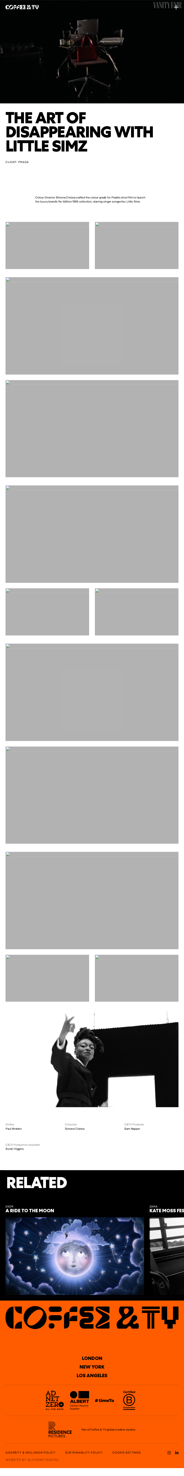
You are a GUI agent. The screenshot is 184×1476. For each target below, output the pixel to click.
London (92, 1358)
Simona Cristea (74, 1128)
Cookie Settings (126, 1452)
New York (92, 1367)
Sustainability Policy (84, 1452)
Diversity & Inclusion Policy (30, 1452)
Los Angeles (92, 1375)
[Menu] (176, 7)
